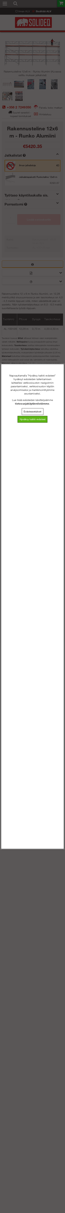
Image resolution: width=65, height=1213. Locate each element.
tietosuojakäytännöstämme (32, 403)
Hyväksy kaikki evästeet (33, 419)
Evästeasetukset (32, 411)
